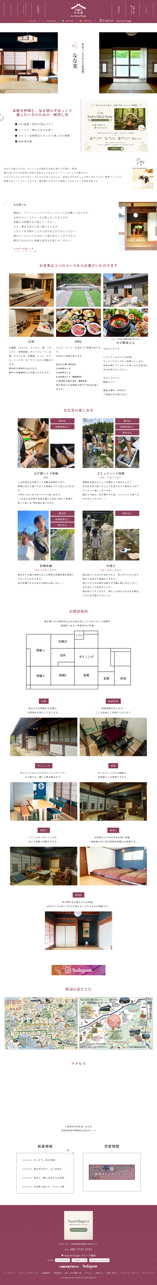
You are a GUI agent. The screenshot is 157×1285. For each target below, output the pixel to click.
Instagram (51, 21)
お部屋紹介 (38, 9)
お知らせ (99, 1273)
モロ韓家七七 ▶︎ (79, 1260)
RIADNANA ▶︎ (62, 1260)
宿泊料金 (119, 9)
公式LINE (70, 21)
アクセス (146, 9)
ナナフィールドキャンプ (24, 9)
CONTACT (87, 21)
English (107, 20)
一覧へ (67, 1150)
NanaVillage (124, 21)
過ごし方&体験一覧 (73, 1273)
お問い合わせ (111, 1273)
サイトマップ (147, 1273)
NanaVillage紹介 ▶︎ (99, 1260)
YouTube (33, 21)
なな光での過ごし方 (24, 248)
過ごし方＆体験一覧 (132, 9)
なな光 (78, 1278)
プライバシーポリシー (130, 1273)
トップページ (11, 9)
